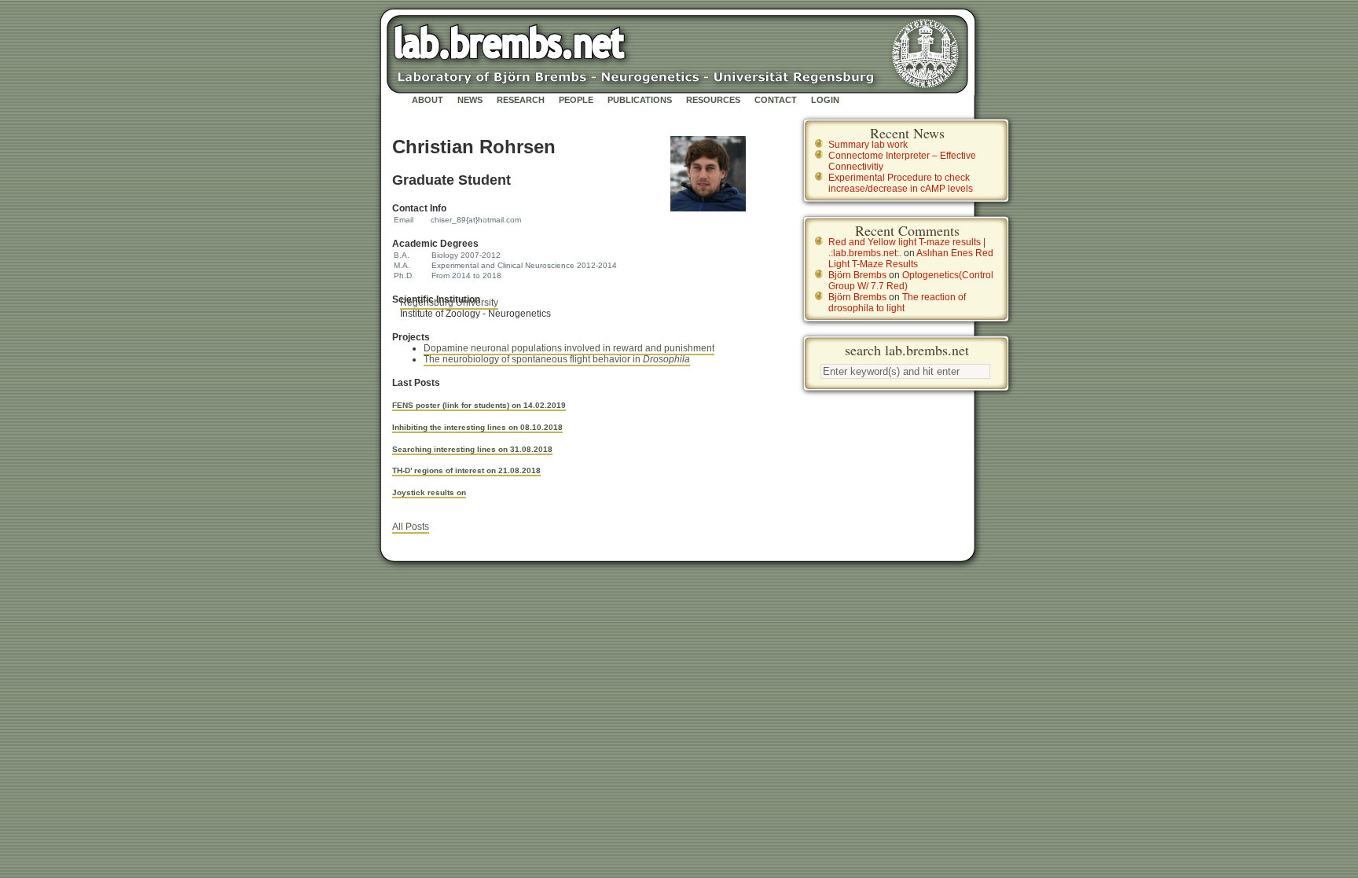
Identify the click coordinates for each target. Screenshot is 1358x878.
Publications (639, 100)
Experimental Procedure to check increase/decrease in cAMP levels (900, 183)
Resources (713, 100)
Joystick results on (429, 492)
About (427, 100)
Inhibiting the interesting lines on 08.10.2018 (477, 427)
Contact (775, 100)
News (470, 100)
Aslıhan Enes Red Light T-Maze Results (910, 259)
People (576, 100)
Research (521, 100)
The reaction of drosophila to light (897, 303)
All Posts (410, 526)
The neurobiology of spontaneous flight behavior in (557, 359)
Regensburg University (449, 302)
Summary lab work (868, 144)
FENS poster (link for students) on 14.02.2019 (479, 405)
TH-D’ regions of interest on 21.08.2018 (466, 470)
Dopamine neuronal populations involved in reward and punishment (569, 348)
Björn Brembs (857, 275)
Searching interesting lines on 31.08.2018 (472, 449)
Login (825, 100)
